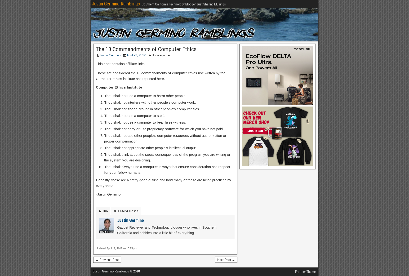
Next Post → (226, 260)
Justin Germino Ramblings (116, 4)
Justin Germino (110, 55)
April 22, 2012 (136, 55)
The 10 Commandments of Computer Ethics (146, 49)
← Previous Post (107, 260)
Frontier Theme (305, 272)
